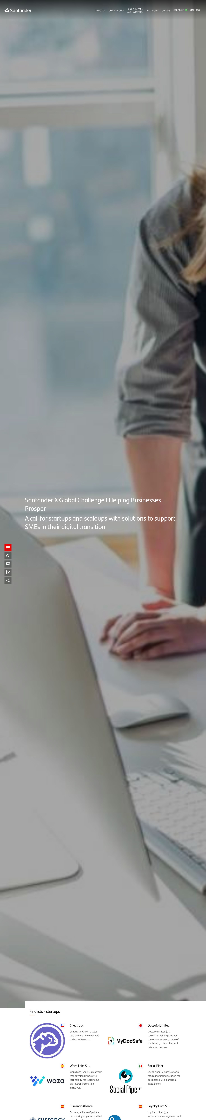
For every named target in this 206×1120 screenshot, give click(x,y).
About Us (101, 10)
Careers (166, 10)
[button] (7, 547)
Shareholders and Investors (135, 10)
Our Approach (116, 10)
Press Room (152, 10)
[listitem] (7, 547)
